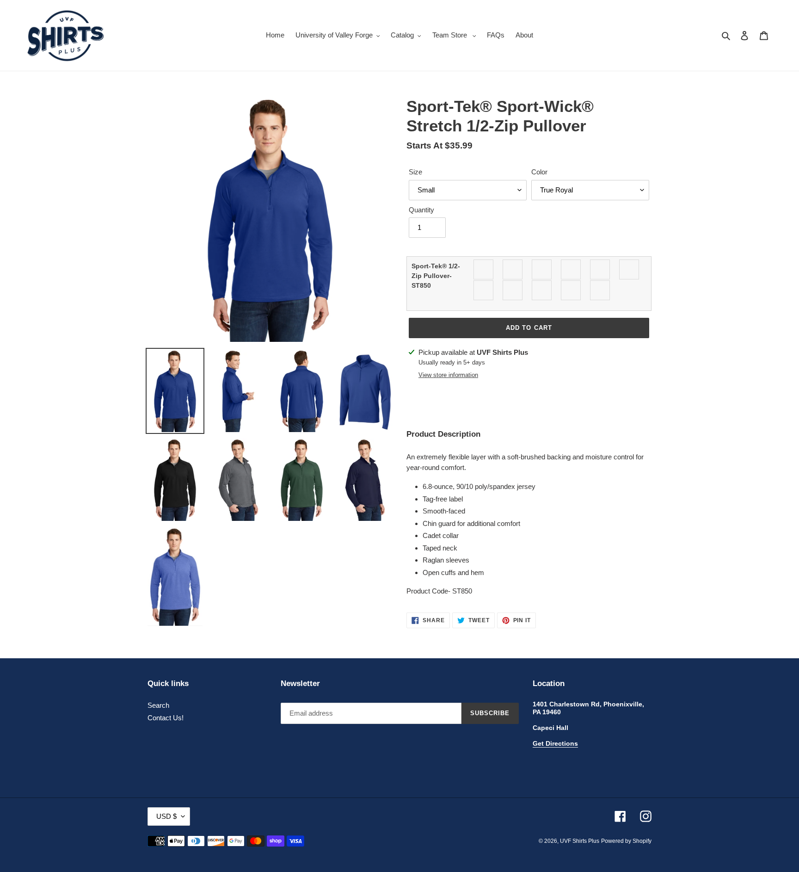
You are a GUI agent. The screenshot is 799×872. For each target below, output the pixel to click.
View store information (448, 374)
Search (158, 705)
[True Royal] (542, 290)
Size (415, 172)
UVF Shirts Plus (579, 841)
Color (539, 172)
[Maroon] (600, 269)
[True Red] (513, 290)
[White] (600, 290)
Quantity (421, 210)
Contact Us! (166, 718)
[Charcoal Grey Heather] (542, 269)
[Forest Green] (571, 269)
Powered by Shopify (626, 841)
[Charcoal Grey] (513, 269)
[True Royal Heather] (571, 290)
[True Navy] (629, 269)
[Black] (484, 269)
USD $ (166, 816)
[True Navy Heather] (484, 290)
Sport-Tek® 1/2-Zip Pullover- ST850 (436, 275)
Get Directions (555, 743)
